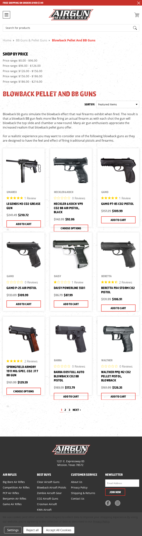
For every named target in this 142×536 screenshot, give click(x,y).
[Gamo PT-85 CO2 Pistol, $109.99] (118, 170)
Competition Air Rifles (16, 487)
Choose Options (71, 228)
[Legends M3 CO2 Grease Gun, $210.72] (24, 170)
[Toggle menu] (6, 14)
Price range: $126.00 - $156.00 (22, 71)
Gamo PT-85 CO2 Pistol (117, 204)
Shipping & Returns (83, 493)
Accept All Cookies (58, 530)
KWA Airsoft (44, 509)
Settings (13, 530)
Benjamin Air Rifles (14, 498)
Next (76, 409)
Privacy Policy (79, 487)
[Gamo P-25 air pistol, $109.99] (24, 254)
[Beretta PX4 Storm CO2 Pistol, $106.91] (118, 254)
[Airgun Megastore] (71, 15)
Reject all (32, 530)
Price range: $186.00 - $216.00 (22, 81)
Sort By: (89, 104)
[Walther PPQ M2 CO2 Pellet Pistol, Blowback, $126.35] (118, 338)
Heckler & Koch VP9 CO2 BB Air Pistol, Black (68, 208)
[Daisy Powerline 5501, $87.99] (71, 254)
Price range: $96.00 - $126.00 (22, 65)
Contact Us (77, 498)
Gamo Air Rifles (12, 504)
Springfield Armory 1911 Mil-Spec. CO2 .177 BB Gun (22, 371)
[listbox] (117, 104)
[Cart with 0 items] (136, 15)
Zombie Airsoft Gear (49, 493)
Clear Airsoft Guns (48, 482)
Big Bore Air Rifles (14, 482)
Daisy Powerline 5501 (69, 288)
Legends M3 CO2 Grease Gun (23, 206)
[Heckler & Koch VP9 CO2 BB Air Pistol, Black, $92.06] (71, 170)
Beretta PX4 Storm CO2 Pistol (118, 290)
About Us (76, 482)
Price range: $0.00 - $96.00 (20, 60)
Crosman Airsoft (47, 504)
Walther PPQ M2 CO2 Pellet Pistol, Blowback (116, 376)
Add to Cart (23, 224)
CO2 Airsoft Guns (47, 498)
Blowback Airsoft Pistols (51, 487)
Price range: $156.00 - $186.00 (22, 76)
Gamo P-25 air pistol (21, 288)
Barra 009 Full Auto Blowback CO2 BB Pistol (69, 376)
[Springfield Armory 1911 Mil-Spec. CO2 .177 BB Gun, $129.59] (24, 338)
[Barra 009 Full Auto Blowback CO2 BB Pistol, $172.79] (71, 338)
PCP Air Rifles (11, 493)
